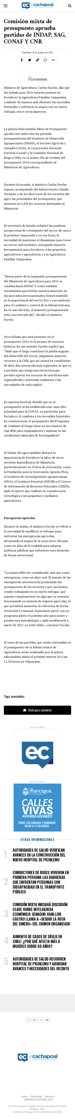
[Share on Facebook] (21, 60)
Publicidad (36, 1096)
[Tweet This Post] (29, 60)
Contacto (49, 1096)
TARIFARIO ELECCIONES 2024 (38, 1099)
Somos (24, 1096)
